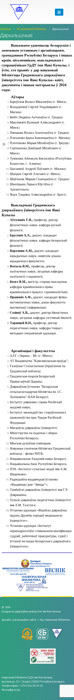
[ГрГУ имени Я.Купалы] (57, 633)
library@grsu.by (11, 689)
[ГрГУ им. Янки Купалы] (19, 12)
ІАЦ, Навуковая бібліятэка (55, 619)
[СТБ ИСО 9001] (44, 633)
